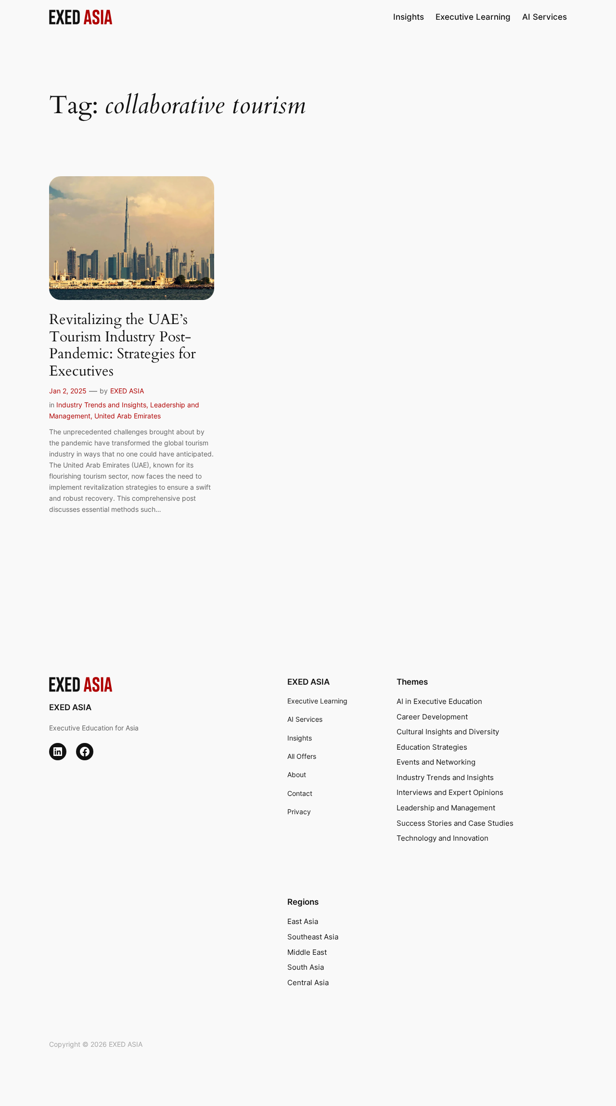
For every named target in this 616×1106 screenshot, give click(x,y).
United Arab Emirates (127, 416)
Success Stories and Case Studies (455, 823)
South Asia (305, 967)
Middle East (307, 952)
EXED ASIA (127, 391)
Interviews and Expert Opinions (450, 792)
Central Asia (308, 982)
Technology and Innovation (442, 838)
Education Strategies (432, 747)
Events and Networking (436, 762)
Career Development (432, 716)
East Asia (302, 921)
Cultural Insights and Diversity (448, 731)
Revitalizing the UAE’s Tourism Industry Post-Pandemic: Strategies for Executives (122, 346)
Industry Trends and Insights (101, 405)
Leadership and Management (446, 807)
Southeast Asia (312, 936)
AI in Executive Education (439, 701)
